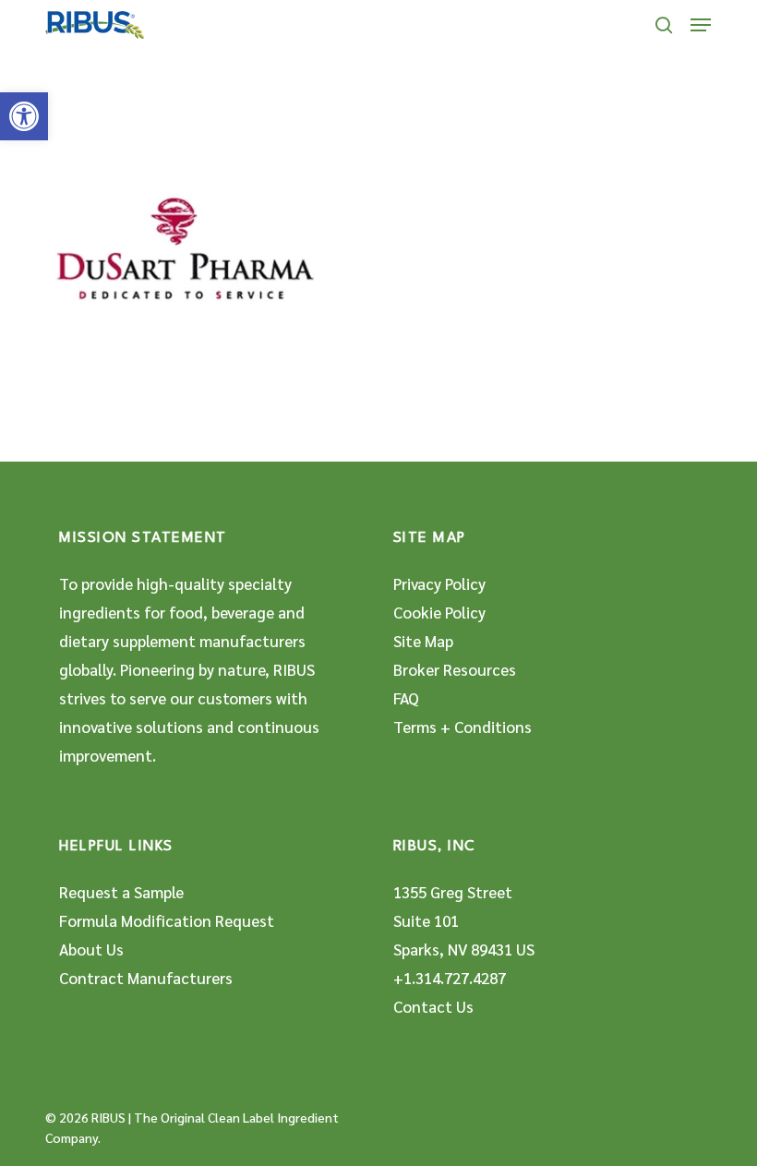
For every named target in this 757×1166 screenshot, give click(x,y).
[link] (24, 116)
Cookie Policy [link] (439, 612)
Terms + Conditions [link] (462, 726)
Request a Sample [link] (121, 892)
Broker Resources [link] (454, 669)
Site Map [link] (423, 641)
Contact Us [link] (433, 1006)
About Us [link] (91, 949)
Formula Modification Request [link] (166, 920)
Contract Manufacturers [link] (146, 978)
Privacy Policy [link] (439, 583)
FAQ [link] (406, 698)
